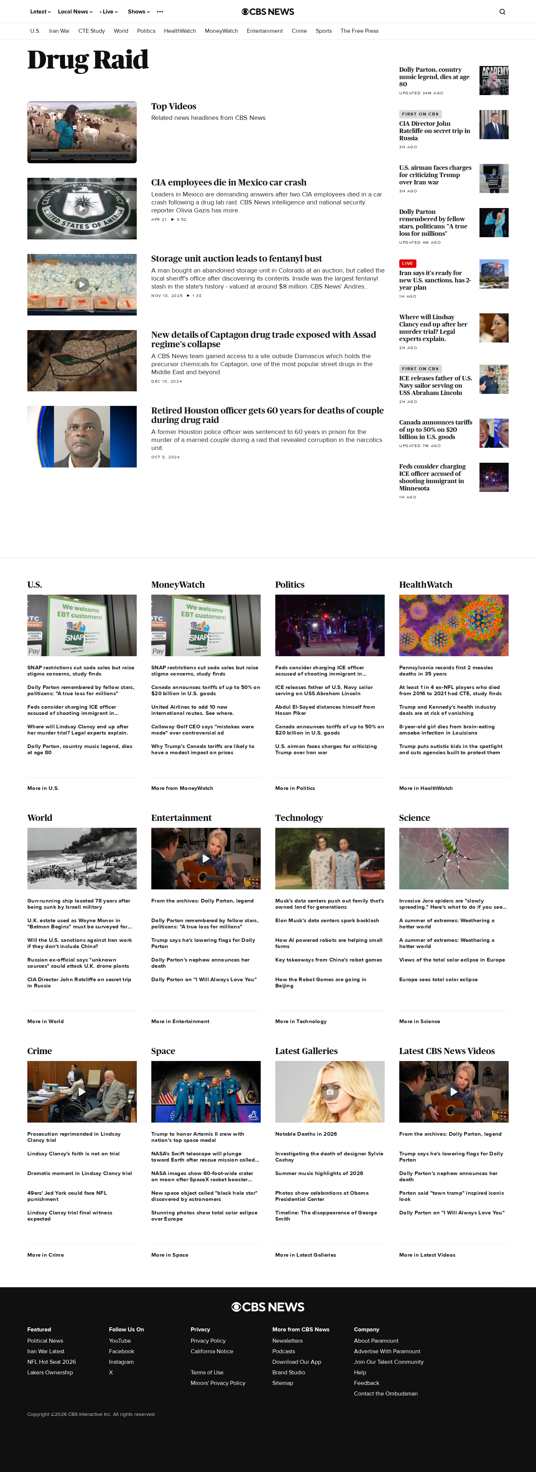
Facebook (121, 1351)
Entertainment (265, 31)
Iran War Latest (46, 1351)
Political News (45, 1341)
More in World (45, 1021)
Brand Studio (288, 1372)
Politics (146, 31)
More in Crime (45, 1255)
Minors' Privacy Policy (218, 1383)
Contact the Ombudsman (386, 1394)
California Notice (212, 1351)
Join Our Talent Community (389, 1362)
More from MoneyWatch (182, 788)
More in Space (169, 1255)
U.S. (35, 31)
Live (109, 11)
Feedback (366, 1383)
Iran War (59, 31)
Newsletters (287, 1341)
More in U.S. (43, 788)
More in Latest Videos (427, 1255)
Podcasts (283, 1351)
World (121, 31)
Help (360, 1372)
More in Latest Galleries (305, 1255)
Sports (324, 31)
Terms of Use (207, 1372)
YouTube (120, 1341)
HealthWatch (180, 31)
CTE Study (91, 31)
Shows (137, 12)
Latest (39, 12)
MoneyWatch (221, 31)
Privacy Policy (208, 1341)
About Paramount (376, 1341)
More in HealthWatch (426, 788)
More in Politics (295, 788)
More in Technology (301, 1021)
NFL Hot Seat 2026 (51, 1362)
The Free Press (359, 31)
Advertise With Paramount (387, 1351)
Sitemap (282, 1383)
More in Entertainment (180, 1021)
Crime (299, 31)
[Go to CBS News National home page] (268, 11)
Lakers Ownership (50, 1372)
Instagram (121, 1362)
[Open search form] (502, 11)
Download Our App (296, 1362)
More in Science (419, 1021)
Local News (74, 12)
